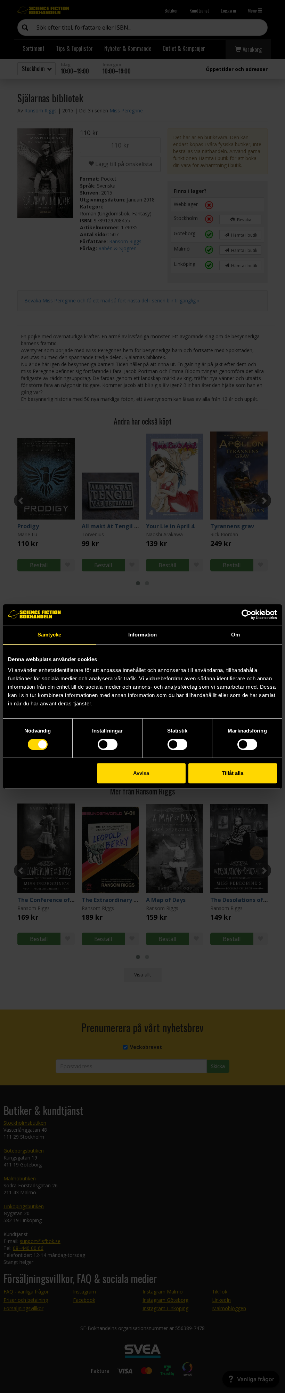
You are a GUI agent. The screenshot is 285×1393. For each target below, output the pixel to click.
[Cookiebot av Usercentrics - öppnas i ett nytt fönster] (246, 614)
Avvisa (141, 773)
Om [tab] (235, 635)
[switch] (107, 744)
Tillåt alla (232, 773)
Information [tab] (142, 635)
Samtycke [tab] (50, 635)
